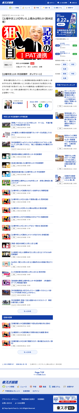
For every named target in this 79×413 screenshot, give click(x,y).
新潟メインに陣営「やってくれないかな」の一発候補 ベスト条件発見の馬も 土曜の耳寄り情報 (70, 140)
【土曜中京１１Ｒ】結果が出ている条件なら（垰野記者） (30, 190)
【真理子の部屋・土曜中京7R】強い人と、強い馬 (70, 178)
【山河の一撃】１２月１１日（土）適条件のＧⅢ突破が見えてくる (32, 263)
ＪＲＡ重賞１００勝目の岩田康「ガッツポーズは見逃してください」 (31, 133)
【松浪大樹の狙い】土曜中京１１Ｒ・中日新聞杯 (27, 163)
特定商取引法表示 (28, 399)
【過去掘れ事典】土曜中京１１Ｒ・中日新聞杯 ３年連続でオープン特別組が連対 (31, 281)
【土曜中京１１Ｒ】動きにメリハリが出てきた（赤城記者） (30, 234)
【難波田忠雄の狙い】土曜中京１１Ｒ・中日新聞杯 (28, 172)
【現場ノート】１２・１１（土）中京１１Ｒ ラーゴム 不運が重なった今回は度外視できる (31, 123)
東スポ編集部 (18, 103)
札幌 (64, 69)
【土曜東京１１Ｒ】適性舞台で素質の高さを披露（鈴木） (30, 332)
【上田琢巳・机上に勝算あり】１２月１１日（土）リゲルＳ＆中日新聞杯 (31, 253)
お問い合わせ (7, 403)
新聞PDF (61, 24)
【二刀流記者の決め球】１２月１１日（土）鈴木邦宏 (28, 272)
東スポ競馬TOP (9, 364)
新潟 (64, 64)
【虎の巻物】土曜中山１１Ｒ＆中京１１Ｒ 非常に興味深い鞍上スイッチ (32, 181)
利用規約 (41, 399)
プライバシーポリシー (10, 399)
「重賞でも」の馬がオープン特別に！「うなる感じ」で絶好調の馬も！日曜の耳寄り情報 (70, 160)
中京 (72, 64)
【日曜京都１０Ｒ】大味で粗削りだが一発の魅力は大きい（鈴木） (32, 342)
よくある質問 (20, 403)
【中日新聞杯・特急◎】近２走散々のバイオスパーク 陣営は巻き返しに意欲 (31, 301)
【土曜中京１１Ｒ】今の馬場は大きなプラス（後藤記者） (30, 217)
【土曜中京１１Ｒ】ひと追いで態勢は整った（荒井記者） (30, 199)
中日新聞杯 (25, 63)
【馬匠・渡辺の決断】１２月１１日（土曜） (24, 243)
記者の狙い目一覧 (21, 364)
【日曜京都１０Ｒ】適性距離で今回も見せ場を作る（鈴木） (31, 323)
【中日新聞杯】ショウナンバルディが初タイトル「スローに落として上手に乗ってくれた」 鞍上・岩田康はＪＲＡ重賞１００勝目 (32, 144)
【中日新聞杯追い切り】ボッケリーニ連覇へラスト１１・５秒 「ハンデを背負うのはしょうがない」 (32, 291)
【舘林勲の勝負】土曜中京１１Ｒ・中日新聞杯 (26, 154)
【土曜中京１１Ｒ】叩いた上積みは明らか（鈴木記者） (29, 208)
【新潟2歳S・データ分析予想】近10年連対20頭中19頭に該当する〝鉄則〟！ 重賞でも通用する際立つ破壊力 (70, 119)
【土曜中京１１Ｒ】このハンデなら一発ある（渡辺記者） (29, 225)
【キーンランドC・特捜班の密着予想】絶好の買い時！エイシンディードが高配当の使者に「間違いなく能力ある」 (70, 97)
